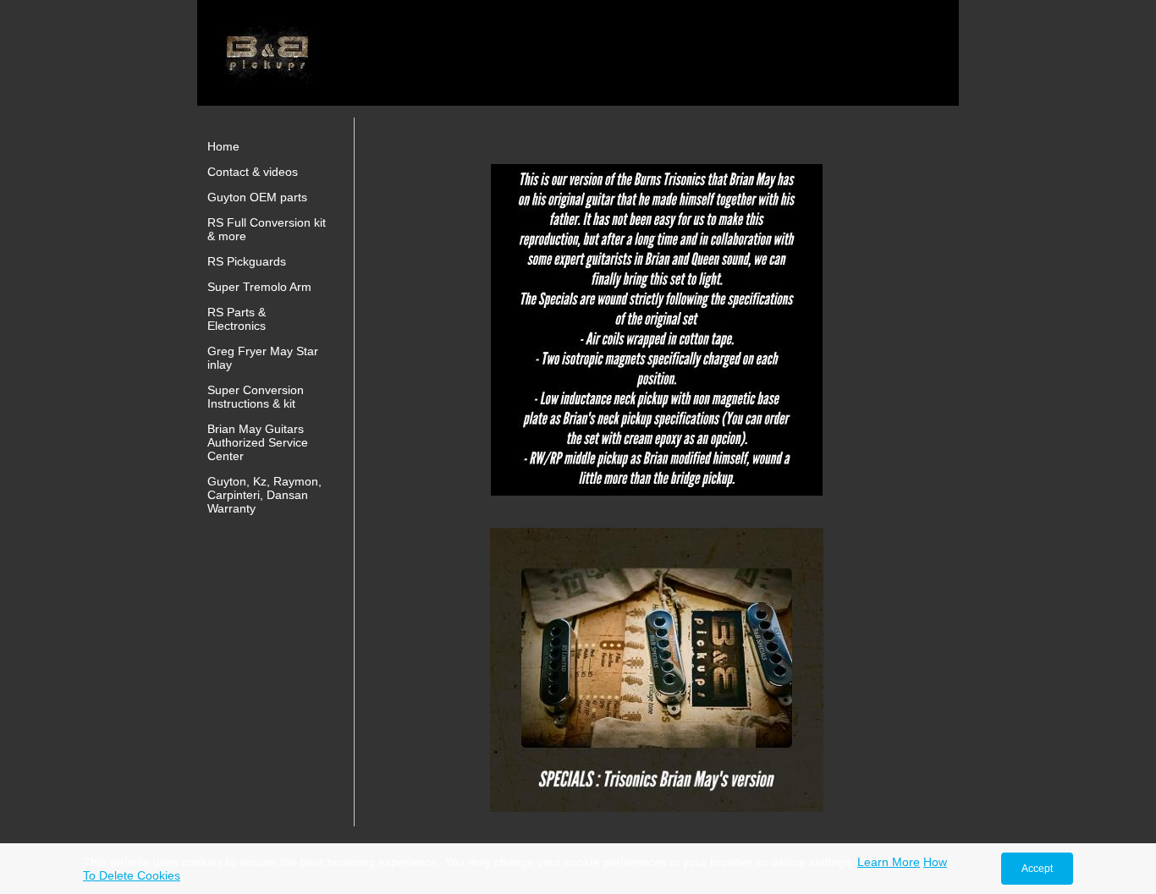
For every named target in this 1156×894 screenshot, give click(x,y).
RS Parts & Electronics (236, 318)
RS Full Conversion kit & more (266, 229)
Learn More (888, 862)
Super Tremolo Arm (259, 286)
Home (223, 146)
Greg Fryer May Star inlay (262, 357)
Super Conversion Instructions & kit (255, 396)
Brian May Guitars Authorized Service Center (257, 442)
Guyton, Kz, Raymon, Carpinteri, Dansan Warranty (264, 494)
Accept (1037, 869)
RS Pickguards (246, 261)
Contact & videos (252, 171)
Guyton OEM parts (257, 197)
